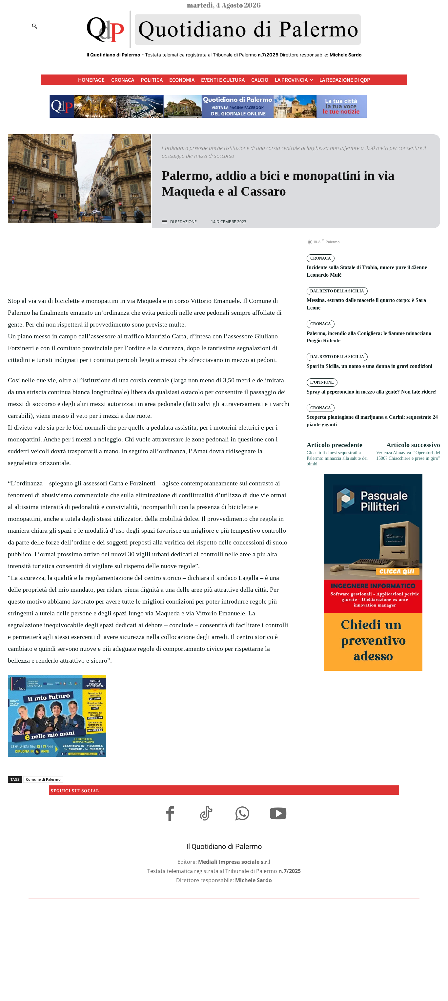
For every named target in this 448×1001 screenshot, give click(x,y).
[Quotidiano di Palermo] (224, 30)
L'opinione (322, 382)
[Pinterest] (156, 245)
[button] (34, 26)
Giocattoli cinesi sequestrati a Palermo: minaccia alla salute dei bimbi (337, 458)
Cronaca (320, 258)
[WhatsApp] (171, 245)
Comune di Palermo (43, 779)
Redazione (186, 222)
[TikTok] (206, 815)
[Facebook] (126, 245)
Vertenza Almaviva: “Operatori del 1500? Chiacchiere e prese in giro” (408, 455)
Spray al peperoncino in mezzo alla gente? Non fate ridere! (372, 391)
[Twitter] (141, 245)
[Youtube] (278, 815)
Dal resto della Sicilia (337, 291)
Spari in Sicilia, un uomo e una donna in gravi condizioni (369, 366)
